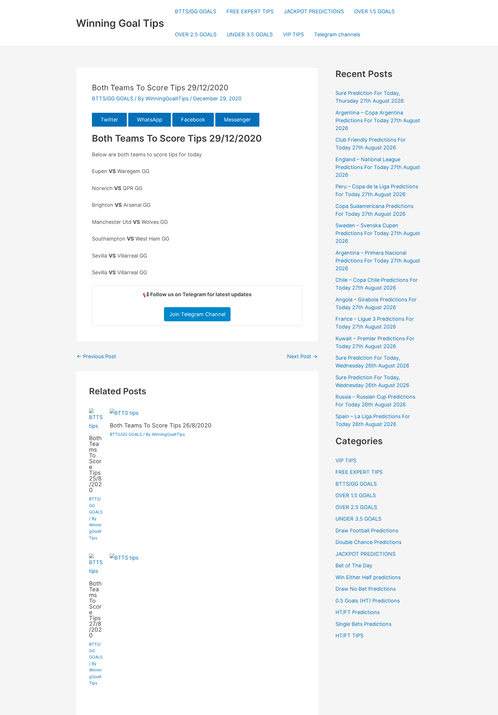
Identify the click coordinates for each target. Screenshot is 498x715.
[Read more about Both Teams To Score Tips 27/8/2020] (96, 564)
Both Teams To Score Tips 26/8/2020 (161, 425)
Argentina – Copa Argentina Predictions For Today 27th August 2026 (377, 120)
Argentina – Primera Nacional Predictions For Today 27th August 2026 (377, 260)
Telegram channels (337, 34)
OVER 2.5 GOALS (195, 34)
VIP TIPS (293, 34)
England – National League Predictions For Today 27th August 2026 (377, 167)
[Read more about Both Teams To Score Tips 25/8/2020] (96, 419)
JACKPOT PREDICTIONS (314, 11)
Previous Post (96, 356)
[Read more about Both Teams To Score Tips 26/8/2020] (124, 413)
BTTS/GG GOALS (195, 11)
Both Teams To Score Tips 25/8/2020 (95, 464)
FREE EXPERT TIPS (250, 11)
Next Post (302, 356)
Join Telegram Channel (197, 314)
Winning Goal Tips (120, 23)
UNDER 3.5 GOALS (250, 34)
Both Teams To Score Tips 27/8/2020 (95, 609)
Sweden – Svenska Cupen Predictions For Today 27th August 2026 (377, 233)
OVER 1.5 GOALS (374, 11)
